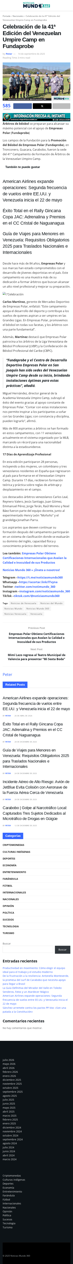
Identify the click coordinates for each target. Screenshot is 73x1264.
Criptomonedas (13, 845)
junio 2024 (9, 1151)
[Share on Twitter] (42, 106)
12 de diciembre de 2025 (25, 825)
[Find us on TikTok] (28, 1251)
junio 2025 (9, 1103)
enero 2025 (9, 1123)
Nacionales (18, 16)
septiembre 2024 (13, 1139)
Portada (6, 16)
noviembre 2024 (12, 1131)
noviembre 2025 (12, 1083)
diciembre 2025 (12, 1079)
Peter (9, 53)
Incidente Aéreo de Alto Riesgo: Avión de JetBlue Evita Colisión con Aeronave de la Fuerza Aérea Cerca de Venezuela (36, 787)
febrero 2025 (10, 1119)
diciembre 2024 (12, 1127)
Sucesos (8, 919)
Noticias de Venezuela (23, 603)
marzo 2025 (9, 1115)
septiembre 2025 (13, 1091)
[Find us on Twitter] (10, 1251)
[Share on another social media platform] (61, 106)
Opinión (8, 906)
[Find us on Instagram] (16, 1251)
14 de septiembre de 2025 (31, 53)
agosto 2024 (10, 1143)
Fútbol (7, 885)
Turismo (8, 933)
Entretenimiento (14, 872)
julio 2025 (8, 1099)
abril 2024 (9, 1155)
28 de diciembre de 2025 (25, 741)
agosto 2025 (10, 1095)
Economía (9, 865)
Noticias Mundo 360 (37, 608)
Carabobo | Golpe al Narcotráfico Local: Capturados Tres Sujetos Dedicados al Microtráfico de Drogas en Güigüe (35, 813)
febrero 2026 (10, 1071)
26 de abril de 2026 (23, 715)
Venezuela (36, 613)
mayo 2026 (9, 1063)
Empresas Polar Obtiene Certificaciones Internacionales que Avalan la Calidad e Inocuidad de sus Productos (35, 557)
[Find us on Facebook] (4, 1251)
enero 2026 (9, 1076)
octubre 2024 (10, 1135)
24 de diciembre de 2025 (25, 773)
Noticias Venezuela (15, 613)
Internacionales (14, 892)
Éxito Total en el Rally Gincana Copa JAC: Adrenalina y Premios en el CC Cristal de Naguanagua (34, 216)
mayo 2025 (9, 1107)
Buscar (7, 943)
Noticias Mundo (13, 608)
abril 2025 (9, 1111)
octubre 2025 (10, 1087)
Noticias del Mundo (51, 603)
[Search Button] (68, 5)
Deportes (9, 858)
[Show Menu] (4, 5)
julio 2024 (8, 1147)
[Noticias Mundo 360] (36, 117)
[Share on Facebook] (22, 106)
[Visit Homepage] (36, 5)
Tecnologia (11, 926)
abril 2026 (9, 1068)
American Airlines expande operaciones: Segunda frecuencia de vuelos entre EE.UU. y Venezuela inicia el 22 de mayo (36, 703)
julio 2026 (8, 1060)
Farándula (10, 878)
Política (8, 912)
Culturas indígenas (16, 851)
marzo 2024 (9, 1159)
